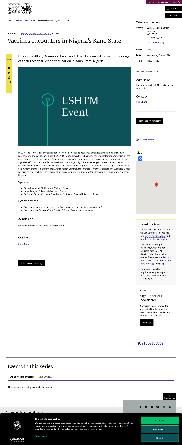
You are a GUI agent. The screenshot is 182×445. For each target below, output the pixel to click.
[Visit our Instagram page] (164, 406)
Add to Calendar (147, 140)
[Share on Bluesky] (9, 67)
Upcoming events (22, 376)
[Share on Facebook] (9, 63)
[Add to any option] (9, 86)
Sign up (147, 322)
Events (32, 21)
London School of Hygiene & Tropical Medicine (21, 8)
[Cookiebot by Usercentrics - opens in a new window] (17, 440)
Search (173, 15)
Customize (158, 429)
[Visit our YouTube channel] (157, 406)
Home (10, 21)
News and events (21, 21)
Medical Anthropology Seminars (36, 33)
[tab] (22, 377)
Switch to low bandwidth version (162, 2)
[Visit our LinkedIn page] (152, 406)
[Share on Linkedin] (9, 72)
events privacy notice (155, 235)
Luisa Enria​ (23, 244)
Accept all (159, 420)
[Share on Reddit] (9, 77)
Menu (174, 8)
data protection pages (156, 239)
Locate (140, 158)
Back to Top (169, 398)
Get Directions (154, 42)
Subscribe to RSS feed (152, 342)
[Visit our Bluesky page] (146, 406)
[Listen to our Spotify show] (170, 406)
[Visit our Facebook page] (140, 406)
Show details (41, 436)
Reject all (159, 438)
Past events (45, 376)
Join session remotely (32, 263)
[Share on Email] (9, 81)
